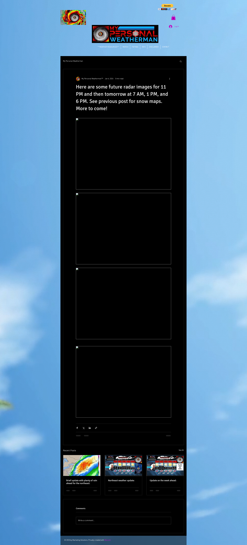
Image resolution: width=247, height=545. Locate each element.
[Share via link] (96, 428)
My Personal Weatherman (73, 61)
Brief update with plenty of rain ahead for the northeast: (81, 482)
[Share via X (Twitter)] (83, 428)
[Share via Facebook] (77, 428)
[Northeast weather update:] (123, 465)
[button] (167, 7)
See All (181, 450)
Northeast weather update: (121, 480)
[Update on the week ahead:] (165, 465)
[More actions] (169, 78)
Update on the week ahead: (163, 480)
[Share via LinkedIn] (90, 428)
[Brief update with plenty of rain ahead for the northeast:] (81, 465)
